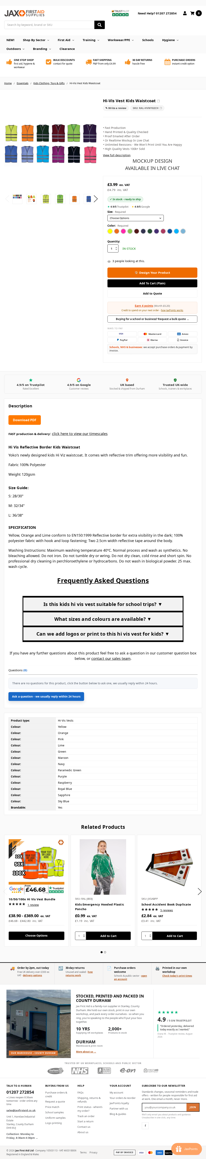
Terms (83, 1152)
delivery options (32, 975)
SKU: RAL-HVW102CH (147, 108)
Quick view (36, 867)
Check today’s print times (177, 975)
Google (141, 206)
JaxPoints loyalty (119, 1103)
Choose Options (36, 935)
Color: (117, 225)
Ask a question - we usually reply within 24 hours (46, 696)
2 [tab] (105, 952)
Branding (40, 49)
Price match (52, 1107)
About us (82, 1132)
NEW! (10, 40)
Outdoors (13, 49)
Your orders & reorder (123, 1098)
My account (116, 1092)
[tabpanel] (36, 891)
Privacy (93, 1152)
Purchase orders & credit (56, 1094)
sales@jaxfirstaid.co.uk (21, 1110)
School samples (54, 1112)
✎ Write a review (115, 108)
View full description (117, 155)
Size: (116, 212)
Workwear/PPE (119, 40)
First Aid (64, 40)
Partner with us (119, 1108)
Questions (17, 670)
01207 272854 (20, 1092)
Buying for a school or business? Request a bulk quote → (152, 319)
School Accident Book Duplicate (166, 904)
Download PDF (24, 420)
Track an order (86, 1116)
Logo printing (53, 1123)
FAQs (80, 1092)
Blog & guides (118, 1114)
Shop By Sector (34, 40)
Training (89, 40)
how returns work (79, 973)
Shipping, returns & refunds (89, 1099)
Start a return (85, 1121)
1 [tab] (102, 952)
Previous (7, 199)
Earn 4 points (144, 306)
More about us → (86, 1051)
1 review (33, 905)
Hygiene (168, 40)
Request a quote (55, 1101)
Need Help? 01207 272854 (157, 13)
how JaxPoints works (172, 310)
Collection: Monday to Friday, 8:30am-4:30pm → (22, 1136)
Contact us (83, 1127)
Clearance (67, 49)
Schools (147, 40)
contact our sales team (111, 658)
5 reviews (166, 910)
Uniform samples (55, 1118)
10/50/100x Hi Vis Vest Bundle (32, 899)
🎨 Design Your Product (152, 273)
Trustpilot (118, 206)
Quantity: (113, 241)
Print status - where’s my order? (89, 1109)
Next (96, 199)
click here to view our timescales (80, 433)
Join (193, 1107)
